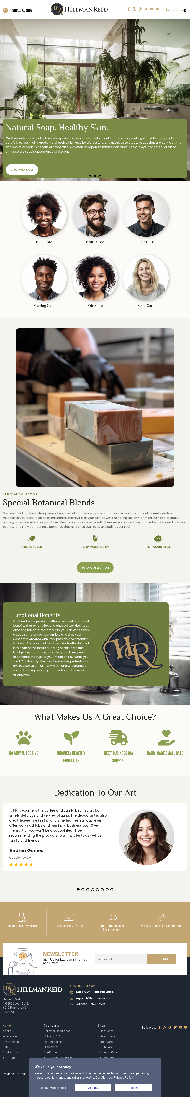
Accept (93, 1087)
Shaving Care (109, 1052)
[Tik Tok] (170, 1027)
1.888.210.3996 (102, 992)
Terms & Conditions (57, 1031)
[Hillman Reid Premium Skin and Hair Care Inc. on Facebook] (159, 1027)
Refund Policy (53, 1041)
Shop (101, 1025)
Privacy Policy (123, 1077)
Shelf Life (50, 1052)
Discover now (24, 169)
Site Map (9, 1057)
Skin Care (106, 1047)
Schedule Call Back (82, 985)
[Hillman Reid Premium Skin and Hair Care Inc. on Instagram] (164, 1027)
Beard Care (107, 1036)
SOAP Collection (95, 567)
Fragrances (11, 1041)
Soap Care (107, 1057)
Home (7, 1025)
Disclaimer (51, 1047)
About (7, 1031)
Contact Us (10, 1052)
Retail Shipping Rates (58, 1057)
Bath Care (107, 1031)
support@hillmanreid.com (94, 998)
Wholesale (10, 1036)
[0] (182, 10)
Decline (133, 1087)
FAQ (5, 1047)
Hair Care (106, 1041)
